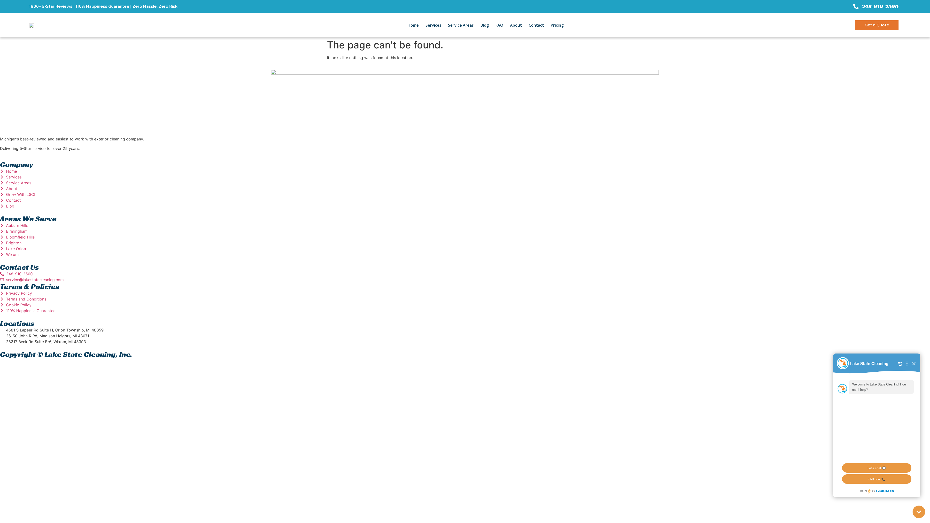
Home (413, 25)
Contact (536, 25)
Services (433, 25)
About (516, 25)
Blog (484, 25)
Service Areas (461, 25)
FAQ (499, 25)
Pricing (557, 25)
